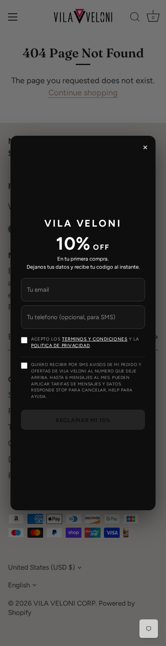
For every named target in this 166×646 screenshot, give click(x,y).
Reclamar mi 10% (83, 420)
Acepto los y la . (85, 342)
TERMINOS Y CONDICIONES (94, 339)
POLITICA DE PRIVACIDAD (60, 345)
